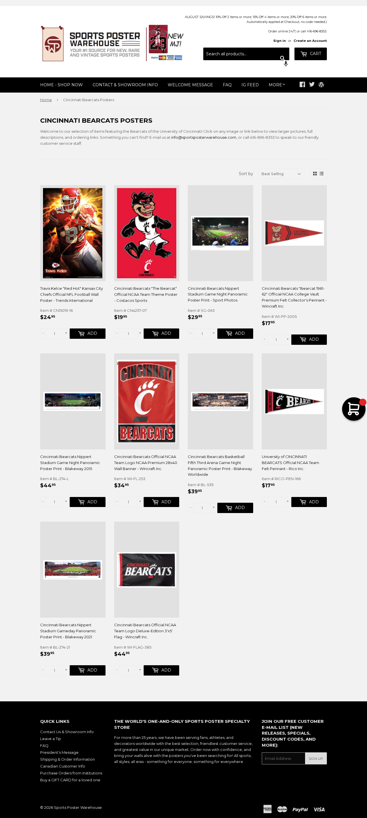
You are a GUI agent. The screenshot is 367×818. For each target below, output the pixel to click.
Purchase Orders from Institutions (71, 773)
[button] (246, 64)
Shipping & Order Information (67, 759)
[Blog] (321, 85)
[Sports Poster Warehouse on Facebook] (302, 85)
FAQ (227, 84)
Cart (315, 53)
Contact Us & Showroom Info (67, 731)
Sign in (279, 41)
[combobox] (246, 54)
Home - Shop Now (61, 84)
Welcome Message (190, 84)
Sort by (246, 173)
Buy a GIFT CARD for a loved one (70, 780)
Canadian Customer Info (62, 766)
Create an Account (310, 41)
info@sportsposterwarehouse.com (203, 137)
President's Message (59, 752)
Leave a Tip (50, 738)
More (275, 84)
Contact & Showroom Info (125, 84)
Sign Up (316, 758)
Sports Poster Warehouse (78, 807)
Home (46, 99)
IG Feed (250, 84)
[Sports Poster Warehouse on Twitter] (312, 85)
